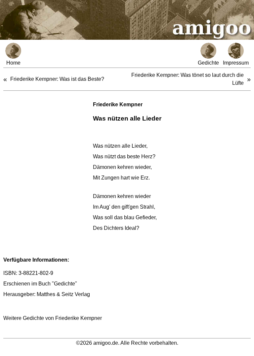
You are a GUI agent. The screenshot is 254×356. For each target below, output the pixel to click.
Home (13, 63)
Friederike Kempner (118, 104)
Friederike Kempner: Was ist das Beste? (57, 79)
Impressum (236, 63)
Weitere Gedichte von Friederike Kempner (52, 318)
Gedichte (208, 63)
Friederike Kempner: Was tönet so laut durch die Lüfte (187, 79)
